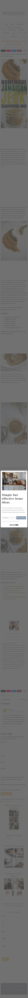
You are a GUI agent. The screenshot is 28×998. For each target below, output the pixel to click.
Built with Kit (14, 525)
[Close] (25, 472)
